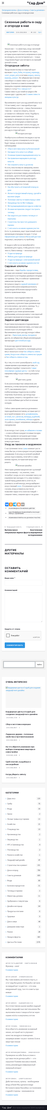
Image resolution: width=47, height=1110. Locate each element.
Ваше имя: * (10, 578)
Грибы (9, 803)
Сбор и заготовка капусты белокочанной (23, 149)
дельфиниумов (32, 414)
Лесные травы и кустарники (18, 819)
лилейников (20, 419)
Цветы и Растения (14, 942)
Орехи (9, 814)
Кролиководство (14, 834)
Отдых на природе (15, 253)
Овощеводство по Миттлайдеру (20, 203)
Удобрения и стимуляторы (17, 901)
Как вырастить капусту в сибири (20, 152)
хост (14, 416)
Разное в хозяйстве (15, 855)
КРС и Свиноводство (15, 844)
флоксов (19, 416)
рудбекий (36, 416)
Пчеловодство (13, 850)
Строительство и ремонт (17, 865)
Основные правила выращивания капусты (24, 155)
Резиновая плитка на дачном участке (24, 517)
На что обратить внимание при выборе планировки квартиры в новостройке (20, 749)
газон (19, 486)
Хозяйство (11, 824)
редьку (31, 75)
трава (25, 448)
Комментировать (15, 645)
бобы (20, 72)
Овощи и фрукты (13, 937)
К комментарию (12, 970)
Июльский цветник (33, 237)
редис (12, 75)
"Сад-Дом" (36, 3)
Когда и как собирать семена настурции (26, 354)
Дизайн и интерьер (14, 906)
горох (15, 72)
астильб (8, 416)
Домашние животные (15, 927)
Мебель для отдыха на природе (20, 256)
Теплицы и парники (14, 891)
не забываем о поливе (33, 430)
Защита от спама (12, 629)
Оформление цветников (14, 237)
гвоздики (31, 335)
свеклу (37, 75)
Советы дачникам (37, 10)
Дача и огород (23, 10)
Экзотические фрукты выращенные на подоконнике (33, 532)
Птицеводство (13, 829)
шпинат (15, 78)
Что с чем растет (24, 89)
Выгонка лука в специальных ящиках (14, 531)
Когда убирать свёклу (16, 774)
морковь (8, 78)
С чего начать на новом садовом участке (23, 228)
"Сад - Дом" (7, 1107)
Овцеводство (12, 839)
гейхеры (29, 419)
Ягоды (9, 809)
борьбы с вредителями (29, 270)
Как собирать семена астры (17, 357)
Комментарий (11, 590)
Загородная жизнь (9, 10)
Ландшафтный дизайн (16, 860)
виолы (24, 335)
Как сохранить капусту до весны (20, 164)
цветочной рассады (22, 340)
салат (7, 75)
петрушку (27, 72)
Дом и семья (12, 921)
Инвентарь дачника (15, 896)
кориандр (35, 72)
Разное (10, 932)
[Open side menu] (3, 3)
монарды (27, 416)
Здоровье (11, 916)
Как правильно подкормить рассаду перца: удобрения (24, 512)
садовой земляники (28, 284)
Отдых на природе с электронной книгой (24, 260)
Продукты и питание (15, 911)
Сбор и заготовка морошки (18, 724)
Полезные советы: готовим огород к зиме (24, 200)
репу (17, 75)
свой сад (36, 362)
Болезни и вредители (15, 886)
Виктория (10, 32)
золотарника (10, 419)
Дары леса (11, 798)
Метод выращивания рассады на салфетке (24, 206)
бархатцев (17, 335)
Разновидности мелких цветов (22, 508)
